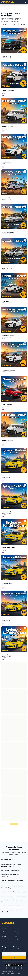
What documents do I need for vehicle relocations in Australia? (11, 689)
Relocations (3, 6)
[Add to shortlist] (24, 29)
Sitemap (18, 973)
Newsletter (4, 936)
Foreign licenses (18, 939)
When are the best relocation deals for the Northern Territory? (12, 711)
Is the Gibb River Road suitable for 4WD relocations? (11, 738)
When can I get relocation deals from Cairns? (11, 716)
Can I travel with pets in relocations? (11, 694)
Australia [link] (10, 6)
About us (16, 933)
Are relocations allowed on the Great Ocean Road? (12, 728)
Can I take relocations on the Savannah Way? (11, 722)
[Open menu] (24, 2)
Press (3, 933)
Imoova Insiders (5, 939)
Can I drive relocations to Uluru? (9, 733)
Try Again (13, 648)
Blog (3, 931)
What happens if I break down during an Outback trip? (12, 699)
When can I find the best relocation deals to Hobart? (12, 705)
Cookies (12, 973)
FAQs (16, 936)
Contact (16, 931)
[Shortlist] (21, 2)
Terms (8, 973)
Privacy (3, 973)
